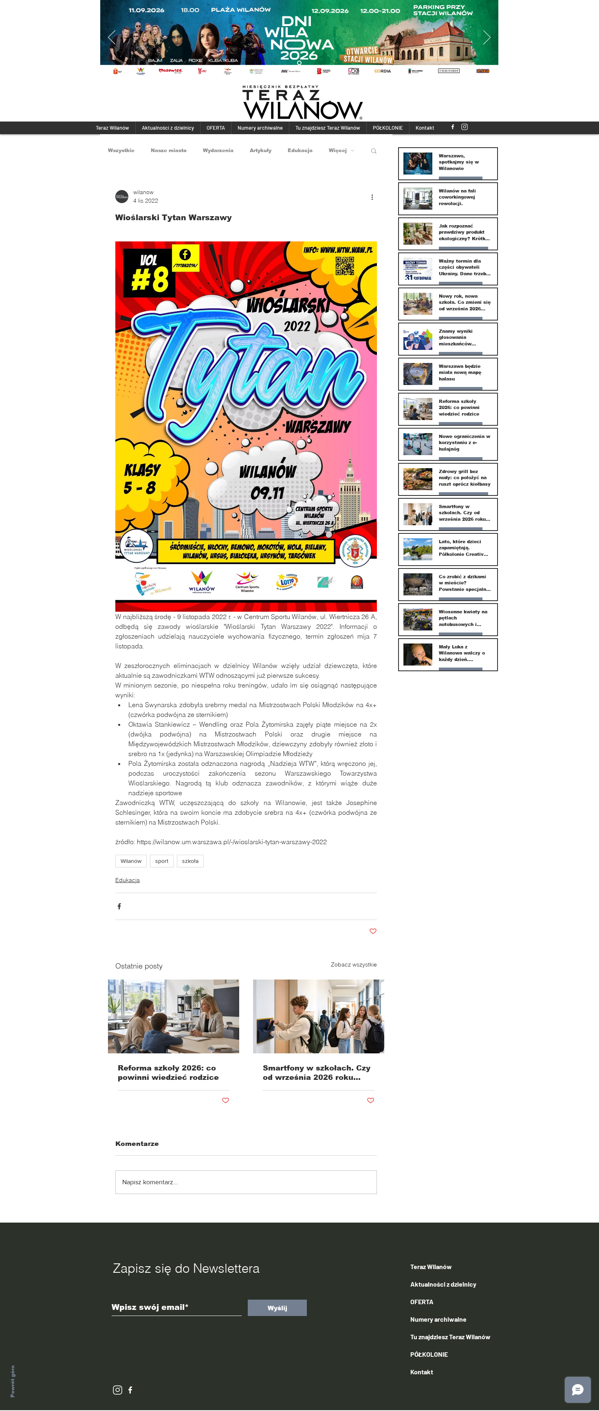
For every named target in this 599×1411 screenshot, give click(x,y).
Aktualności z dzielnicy (443, 1284)
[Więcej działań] (372, 196)
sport (161, 861)
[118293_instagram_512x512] (464, 127)
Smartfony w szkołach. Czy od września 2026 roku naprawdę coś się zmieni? (316, 1073)
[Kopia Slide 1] (299, 63)
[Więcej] (302, 38)
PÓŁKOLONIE (429, 1354)
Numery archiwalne (438, 1319)
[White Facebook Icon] (130, 1390)
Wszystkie (121, 150)
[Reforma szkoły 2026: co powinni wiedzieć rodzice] (173, 1016)
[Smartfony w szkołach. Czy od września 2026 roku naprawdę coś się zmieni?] (318, 1016)
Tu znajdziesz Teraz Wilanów (450, 1336)
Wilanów (131, 861)
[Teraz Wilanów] (452, 127)
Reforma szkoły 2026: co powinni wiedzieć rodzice (168, 1072)
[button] (374, 150)
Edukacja (300, 150)
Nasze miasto (169, 150)
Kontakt (421, 1372)
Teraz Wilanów (431, 1266)
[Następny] (487, 38)
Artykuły (260, 150)
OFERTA (422, 1301)
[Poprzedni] (111, 38)
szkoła (190, 861)
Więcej (338, 150)
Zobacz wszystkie (354, 964)
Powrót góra (12, 1381)
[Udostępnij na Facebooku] (119, 906)
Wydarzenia (218, 150)
